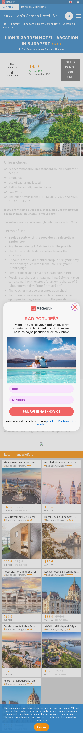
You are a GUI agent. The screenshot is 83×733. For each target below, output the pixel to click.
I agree (41, 727)
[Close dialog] (75, 307)
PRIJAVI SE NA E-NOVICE (41, 411)
